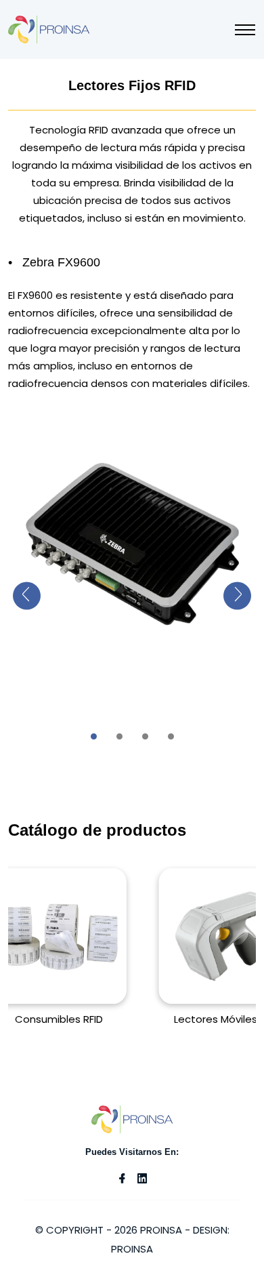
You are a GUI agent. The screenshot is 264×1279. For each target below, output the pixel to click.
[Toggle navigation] (245, 29)
